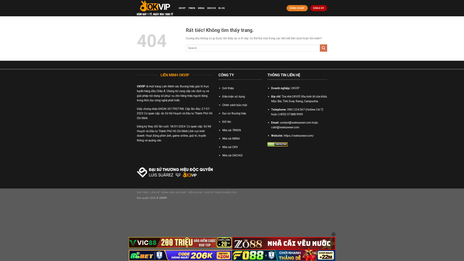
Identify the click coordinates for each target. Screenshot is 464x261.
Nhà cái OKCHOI (232, 155)
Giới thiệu (228, 88)
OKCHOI (211, 8)
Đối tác (226, 121)
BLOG (221, 8)
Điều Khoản (195, 192)
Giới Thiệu (143, 192)
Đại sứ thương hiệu (234, 113)
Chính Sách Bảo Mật (174, 192)
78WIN (191, 8)
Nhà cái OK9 (230, 147)
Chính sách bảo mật (234, 105)
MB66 (201, 8)
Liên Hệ (155, 192)
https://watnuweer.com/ (299, 135)
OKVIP (182, 8)
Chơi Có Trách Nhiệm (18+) (220, 192)
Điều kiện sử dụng (233, 96)
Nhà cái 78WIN (231, 130)
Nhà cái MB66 (231, 138)
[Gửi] (323, 47)
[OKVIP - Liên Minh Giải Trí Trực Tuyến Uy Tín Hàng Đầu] (155, 8)
